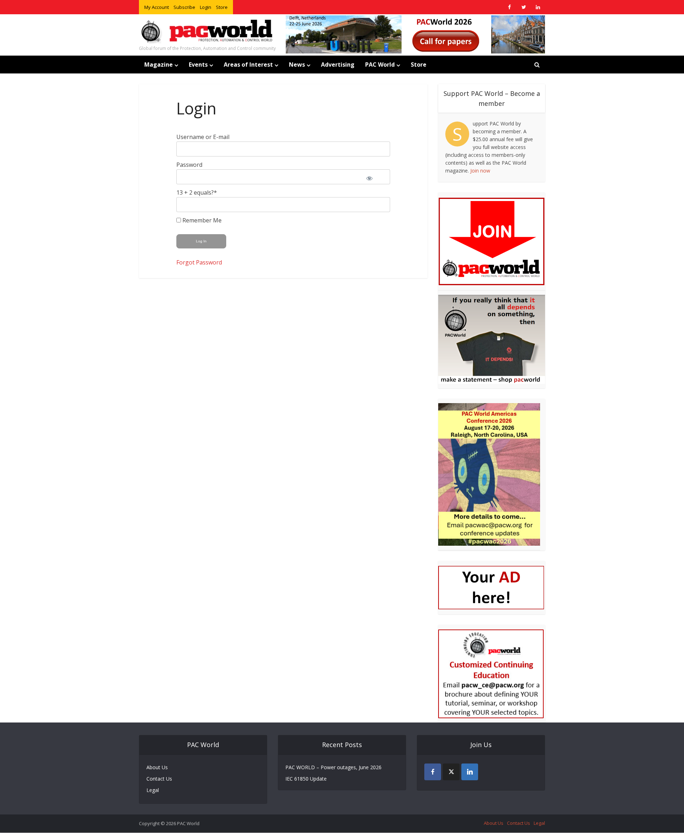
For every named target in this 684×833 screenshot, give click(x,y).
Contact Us (159, 778)
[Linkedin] (469, 771)
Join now (480, 170)
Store (222, 7)
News (297, 64)
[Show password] (374, 176)
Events (198, 64)
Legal (152, 790)
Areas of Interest (248, 64)
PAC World (380, 64)
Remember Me (201, 220)
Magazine (158, 64)
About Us (157, 767)
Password (189, 165)
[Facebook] (432, 771)
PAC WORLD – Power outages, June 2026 (333, 767)
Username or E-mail (202, 137)
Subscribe (184, 7)
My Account (156, 7)
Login (205, 7)
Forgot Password (199, 262)
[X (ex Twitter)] (451, 771)
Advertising (337, 64)
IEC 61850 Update (306, 778)
